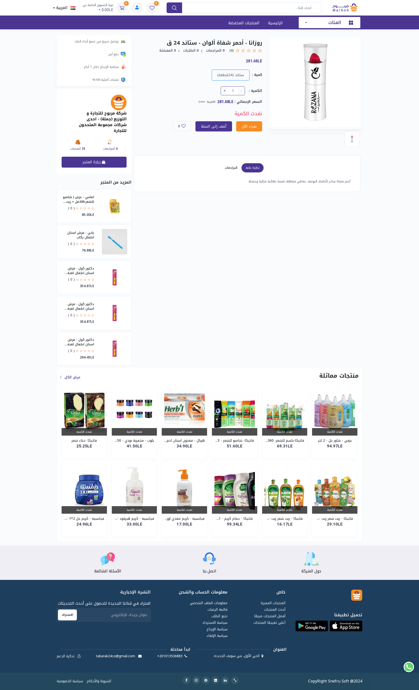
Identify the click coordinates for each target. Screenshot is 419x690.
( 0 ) (71, 208)
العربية (63, 8)
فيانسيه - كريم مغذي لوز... (184, 518)
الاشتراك (67, 614)
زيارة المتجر (92, 162)
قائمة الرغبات (217, 609)
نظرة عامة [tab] (252, 168)
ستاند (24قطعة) (230, 75)
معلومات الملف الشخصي (208, 603)
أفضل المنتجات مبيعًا (269, 616)
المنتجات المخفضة (243, 23)
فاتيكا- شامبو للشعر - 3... (234, 440)
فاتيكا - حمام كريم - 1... (235, 518)
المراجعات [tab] (231, 168)
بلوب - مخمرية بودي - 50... (134, 440)
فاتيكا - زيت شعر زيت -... (335, 518)
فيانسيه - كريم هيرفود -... (134, 518)
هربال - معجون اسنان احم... (184, 440)
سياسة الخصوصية (70, 681)
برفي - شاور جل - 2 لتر (335, 440)
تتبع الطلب (219, 616)
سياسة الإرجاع (217, 629)
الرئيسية (275, 23)
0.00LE (98, 8)
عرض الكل (72, 377)
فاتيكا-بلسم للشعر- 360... (285, 440)
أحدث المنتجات (274, 609)
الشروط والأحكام (99, 681)
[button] (346, 626)
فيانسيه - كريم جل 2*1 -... (84, 518)
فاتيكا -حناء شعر (84, 440)
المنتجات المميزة (273, 603)
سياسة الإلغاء (217, 635)
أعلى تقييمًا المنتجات (269, 622)
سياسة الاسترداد (214, 622)
